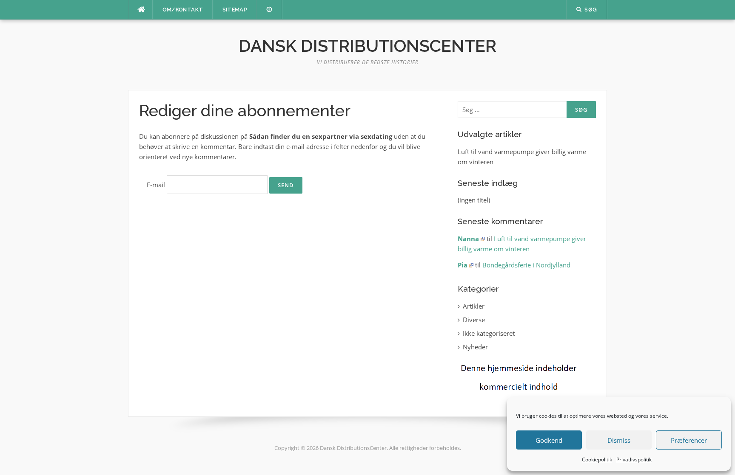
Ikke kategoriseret (489, 333)
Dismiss (618, 440)
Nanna (468, 238)
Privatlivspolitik (634, 459)
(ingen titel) (474, 200)
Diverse (474, 319)
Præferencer (689, 440)
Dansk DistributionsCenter (367, 46)
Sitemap (235, 9)
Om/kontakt (182, 9)
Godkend (549, 440)
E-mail (156, 184)
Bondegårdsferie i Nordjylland (526, 265)
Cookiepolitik (597, 459)
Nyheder (475, 347)
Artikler (473, 306)
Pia (462, 265)
